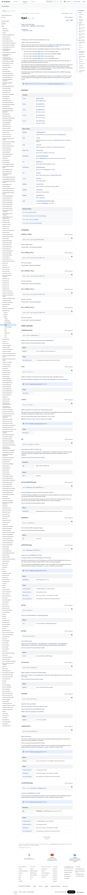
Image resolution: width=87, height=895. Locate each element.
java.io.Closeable (33, 219)
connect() (31, 675)
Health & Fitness (33, 873)
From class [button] (29, 212)
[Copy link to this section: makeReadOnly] (31, 726)
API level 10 (70, 17)
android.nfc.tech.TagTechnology (37, 216)
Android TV (43, 877)
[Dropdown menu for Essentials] (19, 1)
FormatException (27, 588)
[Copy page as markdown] (32, 18)
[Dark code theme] (72, 238)
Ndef (27, 42)
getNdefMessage (40, 167)
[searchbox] (9, 11)
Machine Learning (33, 871)
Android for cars (44, 875)
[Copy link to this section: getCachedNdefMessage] (37, 482)
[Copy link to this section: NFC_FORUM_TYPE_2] (35, 271)
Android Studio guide (68, 870)
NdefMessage (59, 45)
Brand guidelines (30, 891)
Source (20, 875)
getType (38, 178)
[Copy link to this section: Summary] (29, 90)
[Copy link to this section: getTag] (26, 605)
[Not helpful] (72, 13)
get (37, 150)
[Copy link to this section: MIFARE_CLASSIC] (33, 234)
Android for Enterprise (23, 871)
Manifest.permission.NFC (54, 83)
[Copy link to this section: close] (25, 367)
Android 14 (55, 875)
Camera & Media (33, 875)
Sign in (83, 1)
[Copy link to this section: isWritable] (28, 694)
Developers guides (68, 872)
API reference (5, 6)
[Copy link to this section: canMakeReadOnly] (33, 330)
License (24, 891)
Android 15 (55, 873)
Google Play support (80, 874)
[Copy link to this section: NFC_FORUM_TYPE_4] (35, 307)
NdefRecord (68, 45)
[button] (8, 23)
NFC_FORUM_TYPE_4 (39, 58)
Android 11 (55, 881)
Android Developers (25, 13)
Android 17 (55, 868)
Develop (25, 1)
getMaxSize (39, 161)
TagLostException (27, 592)
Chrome (40, 886)
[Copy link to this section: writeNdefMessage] (34, 783)
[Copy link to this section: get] (24, 439)
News (20, 877)
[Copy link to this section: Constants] (30, 230)
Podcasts (20, 881)
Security (20, 873)
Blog (19, 879)
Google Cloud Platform (55, 886)
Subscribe (71, 892)
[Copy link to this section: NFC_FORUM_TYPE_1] (35, 252)
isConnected (39, 184)
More (33, 1)
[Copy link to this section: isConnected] (30, 662)
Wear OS (43, 871)
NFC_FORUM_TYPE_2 (39, 53)
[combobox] (52, 1)
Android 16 (55, 871)
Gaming (31, 868)
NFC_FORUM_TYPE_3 (39, 56)
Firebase (46, 886)
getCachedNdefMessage (41, 156)
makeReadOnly (39, 195)
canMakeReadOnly (40, 132)
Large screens (44, 868)
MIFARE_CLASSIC (31, 69)
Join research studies (80, 876)
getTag (38, 173)
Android (20, 868)
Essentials (15, 1)
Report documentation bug (80, 871)
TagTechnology (40, 26)
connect (38, 144)
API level (3, 24)
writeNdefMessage (40, 201)
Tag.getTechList (46, 452)
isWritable (38, 189)
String (24, 98)
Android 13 (55, 877)
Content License (54, 844)
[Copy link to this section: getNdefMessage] (33, 545)
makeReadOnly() (62, 134)
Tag (48, 39)
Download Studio (67, 876)
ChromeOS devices (45, 873)
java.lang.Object (24, 29)
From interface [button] (34, 216)
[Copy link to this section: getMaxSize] (29, 518)
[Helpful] (70, 13)
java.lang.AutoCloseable (35, 223)
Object (27, 26)
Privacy (31, 877)
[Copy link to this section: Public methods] (34, 326)
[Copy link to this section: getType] (27, 631)
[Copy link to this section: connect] (27, 399)
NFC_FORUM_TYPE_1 (39, 51)
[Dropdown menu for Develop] (28, 1)
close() (41, 413)
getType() (49, 67)
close (37, 138)
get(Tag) (37, 42)
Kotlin (67, 20)
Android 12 (55, 879)
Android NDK (66, 878)
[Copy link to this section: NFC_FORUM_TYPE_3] (35, 289)
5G (30, 879)
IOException (64, 379)
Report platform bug (80, 868)
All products (65, 886)
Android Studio (77, 1)
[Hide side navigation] (15, 892)
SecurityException (27, 360)
